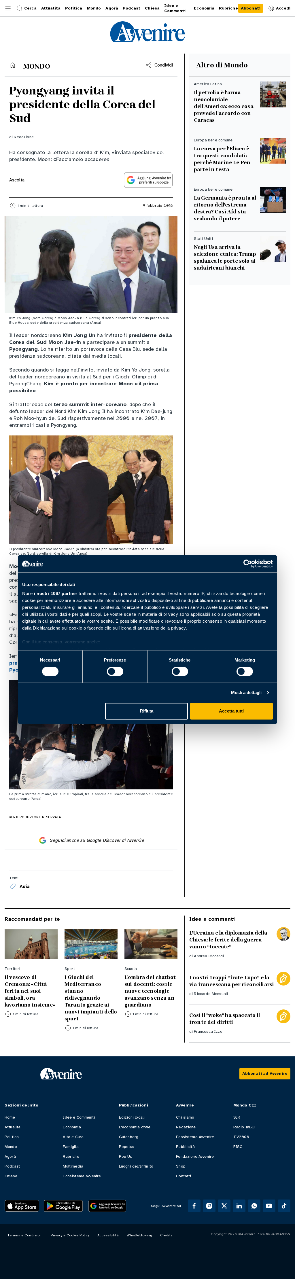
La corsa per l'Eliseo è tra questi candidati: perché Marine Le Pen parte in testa (222, 159)
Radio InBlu (244, 1127)
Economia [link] (204, 8)
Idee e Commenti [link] (175, 8)
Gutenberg (128, 1136)
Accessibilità (108, 1235)
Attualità (12, 1127)
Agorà (10, 1156)
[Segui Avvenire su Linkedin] (239, 1206)
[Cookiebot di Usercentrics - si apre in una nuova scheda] (247, 563)
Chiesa (11, 1176)
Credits (166, 1235)
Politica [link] (73, 8)
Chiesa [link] (152, 8)
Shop (181, 1166)
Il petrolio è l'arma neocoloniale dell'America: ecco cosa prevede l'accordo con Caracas (223, 106)
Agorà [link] (111, 8)
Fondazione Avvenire (195, 1156)
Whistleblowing (139, 1235)
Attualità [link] (50, 8)
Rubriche (71, 1156)
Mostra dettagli (246, 692)
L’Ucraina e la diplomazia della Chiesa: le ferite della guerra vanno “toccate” (228, 940)
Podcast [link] (131, 8)
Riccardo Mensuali (211, 993)
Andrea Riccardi (209, 956)
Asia (25, 886)
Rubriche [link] (228, 8)
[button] (8, 8)
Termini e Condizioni (25, 1235)
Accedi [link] (283, 8)
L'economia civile (135, 1127)
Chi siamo (185, 1117)
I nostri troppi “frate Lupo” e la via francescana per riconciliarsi (231, 981)
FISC (238, 1146)
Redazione (23, 136)
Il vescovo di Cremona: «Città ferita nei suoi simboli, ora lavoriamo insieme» (30, 991)
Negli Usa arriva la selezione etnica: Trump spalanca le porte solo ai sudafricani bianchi (225, 257)
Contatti (183, 1176)
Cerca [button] (30, 8)
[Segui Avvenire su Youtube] (269, 1206)
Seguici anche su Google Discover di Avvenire (97, 840)
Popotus (126, 1146)
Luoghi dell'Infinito (136, 1166)
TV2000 (241, 1136)
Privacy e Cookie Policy (70, 1235)
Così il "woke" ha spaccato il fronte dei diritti (224, 1018)
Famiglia (70, 1146)
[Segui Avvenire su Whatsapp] (254, 1206)
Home (10, 1117)
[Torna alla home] (12, 65)
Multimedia (73, 1166)
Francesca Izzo (208, 1031)
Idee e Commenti (79, 1117)
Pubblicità (185, 1146)
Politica (12, 1136)
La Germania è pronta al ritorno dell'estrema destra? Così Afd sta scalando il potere (225, 208)
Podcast (12, 1166)
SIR (236, 1117)
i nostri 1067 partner (55, 593)
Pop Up (126, 1156)
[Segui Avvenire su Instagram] (209, 1206)
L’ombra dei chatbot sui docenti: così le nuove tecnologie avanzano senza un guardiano (150, 991)
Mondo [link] (94, 8)
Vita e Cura (73, 1136)
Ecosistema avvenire (82, 1176)
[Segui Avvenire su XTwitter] (224, 1206)
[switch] (115, 671)
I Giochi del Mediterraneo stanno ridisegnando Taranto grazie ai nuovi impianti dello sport (91, 998)
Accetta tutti (231, 710)
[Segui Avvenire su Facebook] (194, 1206)
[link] (250, 8)
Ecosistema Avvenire (195, 1136)
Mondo (11, 1146)
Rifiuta (147, 710)
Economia (72, 1127)
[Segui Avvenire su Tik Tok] (284, 1206)
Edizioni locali (132, 1117)
